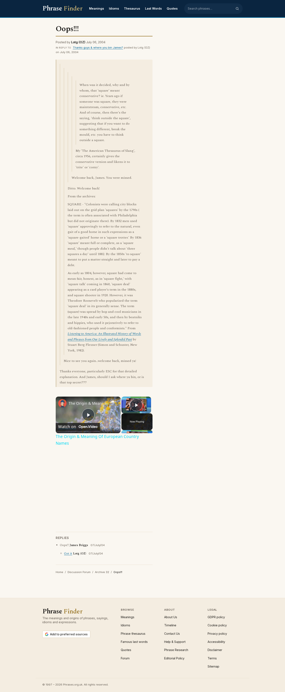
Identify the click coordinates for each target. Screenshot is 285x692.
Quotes (172, 8)
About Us (170, 617)
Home (59, 572)
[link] (62, 403)
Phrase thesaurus (133, 633)
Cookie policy (217, 625)
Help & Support (174, 641)
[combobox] (210, 8)
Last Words (153, 8)
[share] (112, 401)
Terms (212, 658)
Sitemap (213, 666)
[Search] (237, 8)
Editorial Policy (174, 658)
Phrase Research (176, 650)
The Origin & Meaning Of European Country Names (87, 403)
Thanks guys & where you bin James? (98, 47)
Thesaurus (132, 8)
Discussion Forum (79, 572)
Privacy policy (217, 633)
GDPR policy (216, 617)
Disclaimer (215, 650)
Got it (68, 553)
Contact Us (172, 633)
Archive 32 (102, 572)
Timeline (170, 625)
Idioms (114, 8)
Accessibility (216, 641)
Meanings (96, 8)
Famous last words (134, 641)
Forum (125, 658)
